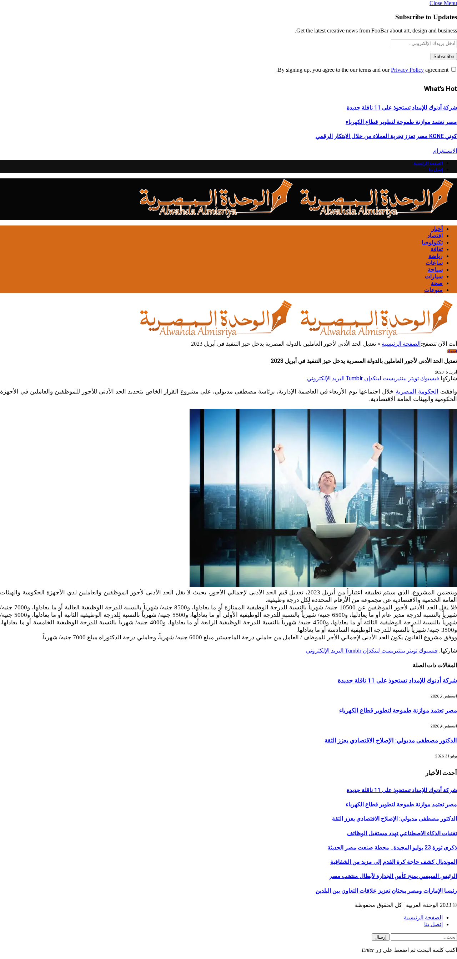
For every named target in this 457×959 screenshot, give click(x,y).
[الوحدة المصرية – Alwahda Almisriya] (296, 216)
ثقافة (437, 249)
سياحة (435, 270)
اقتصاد (435, 236)
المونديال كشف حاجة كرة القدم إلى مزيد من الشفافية (393, 861)
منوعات (433, 290)
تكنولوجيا (432, 242)
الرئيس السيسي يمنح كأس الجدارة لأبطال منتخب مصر (393, 876)
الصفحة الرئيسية (428, 163)
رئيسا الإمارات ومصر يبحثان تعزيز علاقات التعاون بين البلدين (386, 890)
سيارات (434, 276)
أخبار (437, 229)
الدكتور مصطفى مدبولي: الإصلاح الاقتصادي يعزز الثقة (391, 740)
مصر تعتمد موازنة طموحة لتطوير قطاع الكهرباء (401, 121)
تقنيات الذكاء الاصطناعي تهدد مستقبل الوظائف (402, 833)
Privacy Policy (407, 70)
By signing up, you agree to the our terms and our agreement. (363, 70)
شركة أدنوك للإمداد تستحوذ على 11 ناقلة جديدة (402, 107)
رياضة (435, 256)
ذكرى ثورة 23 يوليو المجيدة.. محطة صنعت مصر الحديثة (392, 847)
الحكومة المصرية (417, 391)
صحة (437, 283)
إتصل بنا (436, 169)
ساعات (434, 263)
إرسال (381, 937)
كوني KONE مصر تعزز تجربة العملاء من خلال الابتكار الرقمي (386, 136)
